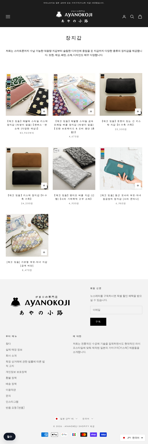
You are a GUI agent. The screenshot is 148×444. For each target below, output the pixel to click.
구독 (98, 321)
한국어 (86, 418)
